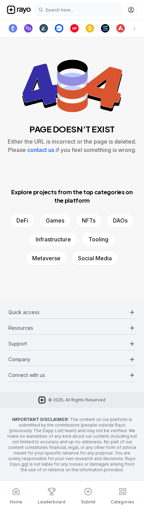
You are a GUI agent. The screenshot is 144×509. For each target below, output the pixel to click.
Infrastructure (53, 239)
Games (55, 220)
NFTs (88, 220)
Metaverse (46, 258)
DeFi (22, 220)
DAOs (120, 220)
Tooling (98, 239)
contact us (40, 149)
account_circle (131, 9)
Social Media (95, 258)
